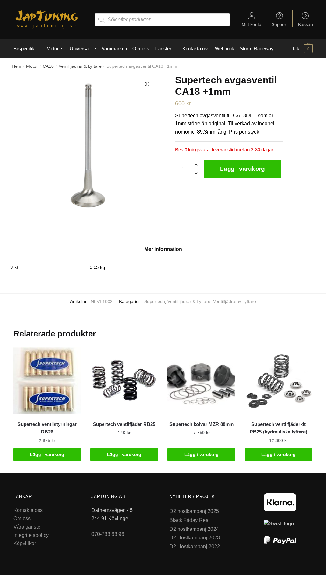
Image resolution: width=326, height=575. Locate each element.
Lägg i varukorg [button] (47, 454)
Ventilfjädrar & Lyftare (80, 66)
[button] (147, 84)
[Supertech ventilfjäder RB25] (124, 380)
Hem (16, 66)
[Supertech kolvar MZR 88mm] (201, 380)
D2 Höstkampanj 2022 (194, 546)
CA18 (48, 66)
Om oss (22, 518)
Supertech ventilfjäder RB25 (124, 424)
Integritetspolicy (31, 535)
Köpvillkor (24, 543)
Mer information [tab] (163, 249)
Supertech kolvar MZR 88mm (201, 424)
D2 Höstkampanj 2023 (194, 537)
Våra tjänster (27, 527)
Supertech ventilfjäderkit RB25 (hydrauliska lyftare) (278, 427)
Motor (32, 66)
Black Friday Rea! (189, 520)
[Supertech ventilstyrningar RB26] (47, 380)
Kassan (305, 24)
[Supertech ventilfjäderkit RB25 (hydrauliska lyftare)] (278, 380)
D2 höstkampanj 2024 (194, 529)
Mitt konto (251, 24)
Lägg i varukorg (242, 168)
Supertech (154, 301)
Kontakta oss (28, 510)
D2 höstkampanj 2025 (194, 511)
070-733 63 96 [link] (107, 534)
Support (279, 24)
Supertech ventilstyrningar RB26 (47, 427)
